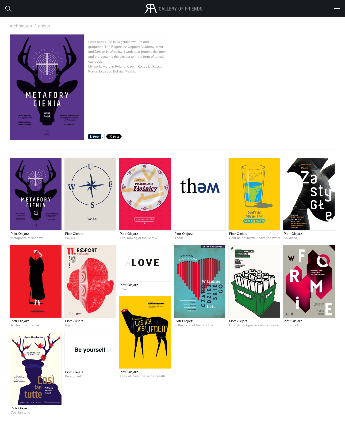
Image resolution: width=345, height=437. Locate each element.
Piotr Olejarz (20, 234)
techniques (23, 25)
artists (44, 25)
